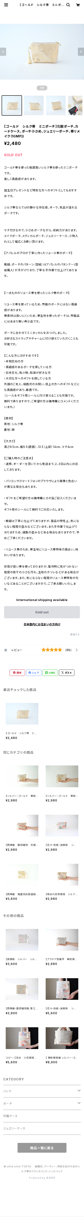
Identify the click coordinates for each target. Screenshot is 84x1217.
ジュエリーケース (14, 1128)
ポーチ (7, 1103)
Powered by (37, 1177)
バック (7, 1091)
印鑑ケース (10, 1116)
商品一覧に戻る (42, 1148)
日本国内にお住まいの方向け (42, 624)
